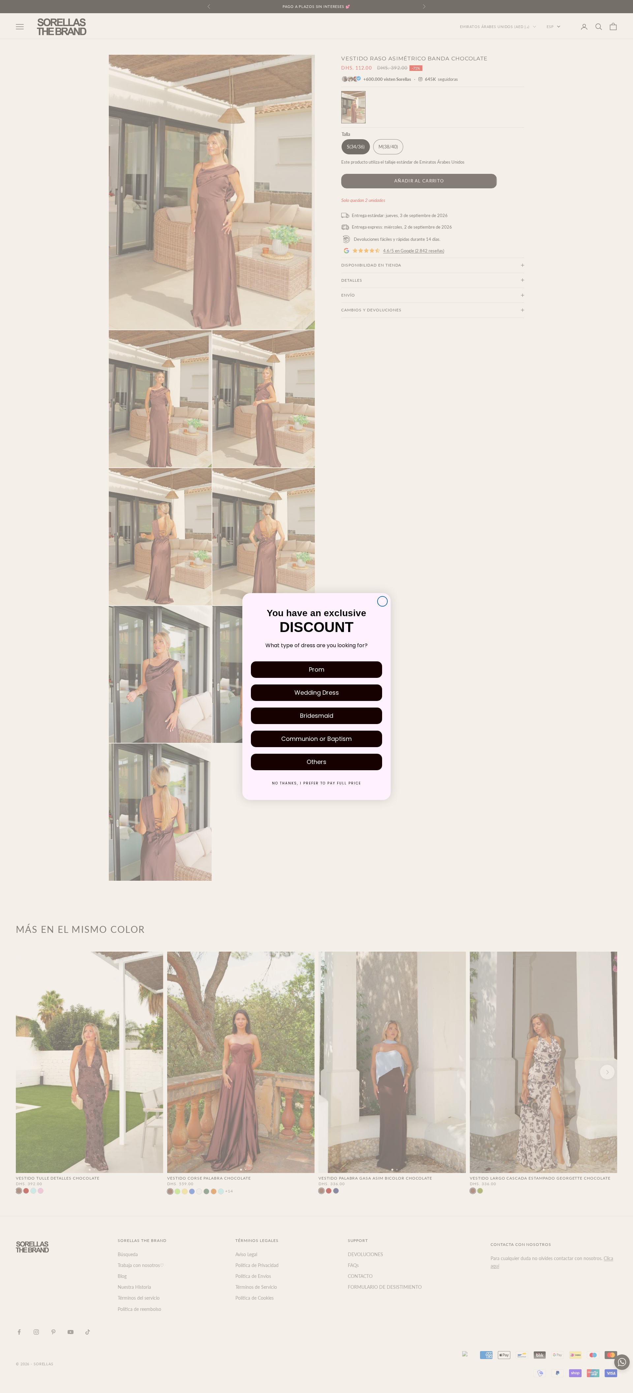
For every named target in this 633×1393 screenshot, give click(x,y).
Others (316, 762)
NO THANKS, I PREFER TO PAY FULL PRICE (316, 783)
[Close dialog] (382, 601)
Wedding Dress (316, 692)
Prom (316, 669)
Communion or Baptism (316, 739)
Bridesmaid (316, 716)
